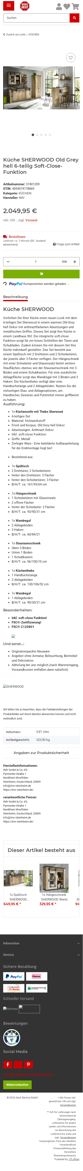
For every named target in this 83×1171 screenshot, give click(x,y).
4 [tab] (45, 135)
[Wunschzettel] (67, 7)
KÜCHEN (25, 193)
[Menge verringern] (8, 261)
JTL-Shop (74, 1159)
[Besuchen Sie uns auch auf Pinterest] (28, 1064)
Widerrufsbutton (17, 1084)
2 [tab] (37, 135)
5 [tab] (50, 135)
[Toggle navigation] (9, 3)
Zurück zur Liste (15, 34)
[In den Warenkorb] (6, 47)
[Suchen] (74, 17)
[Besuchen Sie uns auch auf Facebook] (7, 1064)
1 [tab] (33, 135)
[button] (59, 7)
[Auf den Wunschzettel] (70, 57)
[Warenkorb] (75, 7)
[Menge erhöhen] (74, 261)
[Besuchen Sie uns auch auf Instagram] (18, 1064)
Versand (31, 220)
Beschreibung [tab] (15, 297)
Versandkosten (68, 1105)
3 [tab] (41, 135)
